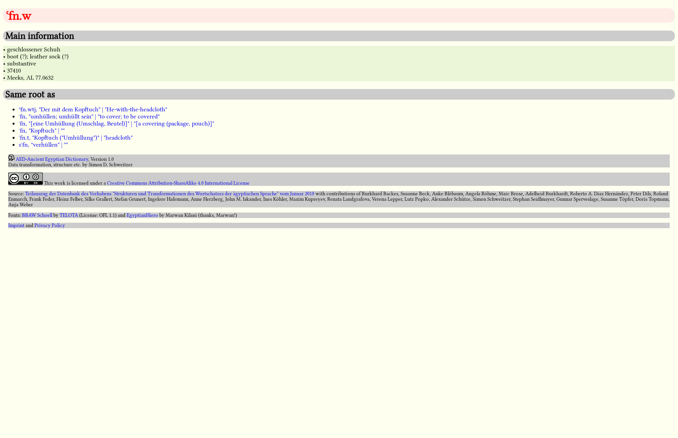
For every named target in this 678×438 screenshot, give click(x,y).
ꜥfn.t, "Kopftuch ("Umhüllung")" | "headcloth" (76, 137)
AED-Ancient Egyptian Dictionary (52, 159)
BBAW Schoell (37, 215)
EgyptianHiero (142, 215)
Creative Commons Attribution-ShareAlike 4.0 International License (178, 183)
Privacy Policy (50, 225)
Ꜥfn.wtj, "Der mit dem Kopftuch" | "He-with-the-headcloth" (93, 109)
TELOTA (69, 215)
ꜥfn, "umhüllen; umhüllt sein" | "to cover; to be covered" (89, 116)
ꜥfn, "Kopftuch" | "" (42, 130)
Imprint (16, 225)
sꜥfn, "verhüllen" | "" (43, 144)
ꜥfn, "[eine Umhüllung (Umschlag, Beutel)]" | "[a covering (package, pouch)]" (116, 123)
